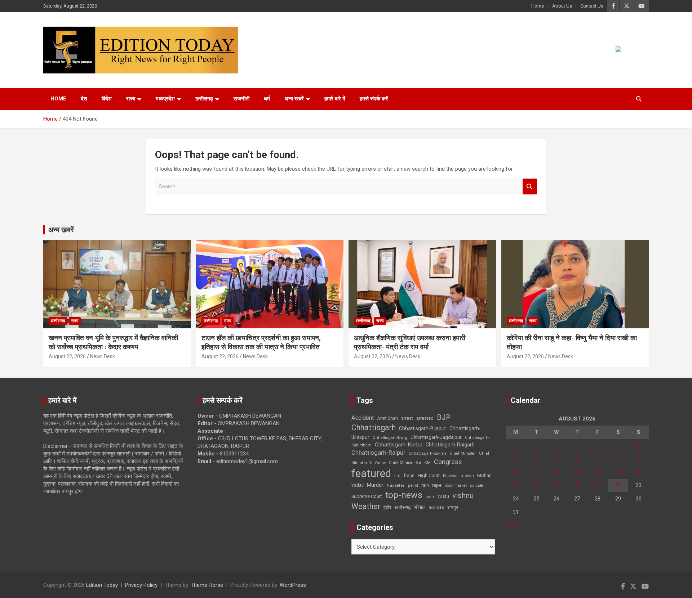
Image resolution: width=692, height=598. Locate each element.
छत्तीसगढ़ (204, 98)
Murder (375, 485)
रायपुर (452, 507)
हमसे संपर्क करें (374, 98)
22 (618, 485)
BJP (444, 417)
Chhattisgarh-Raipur (378, 452)
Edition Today (102, 585)
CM (427, 462)
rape (437, 485)
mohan (467, 475)
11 (536, 472)
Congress (448, 462)
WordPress (293, 585)
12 (556, 472)
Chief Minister (463, 453)
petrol (413, 485)
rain (425, 485)
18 (536, 485)
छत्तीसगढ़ (403, 507)
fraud (409, 475)
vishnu (463, 495)
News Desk (102, 356)
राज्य (130, 98)
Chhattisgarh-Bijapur (422, 428)
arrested (425, 418)
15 (618, 472)
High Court (429, 475)
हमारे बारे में (334, 98)
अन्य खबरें (294, 98)
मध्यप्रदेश (165, 98)
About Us (562, 6)
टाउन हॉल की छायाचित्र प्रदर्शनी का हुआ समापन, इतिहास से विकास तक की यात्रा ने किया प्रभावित (261, 342)
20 (577, 485)
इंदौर (387, 507)
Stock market (456, 485)
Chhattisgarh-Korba (398, 444)
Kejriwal (450, 475)
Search (530, 187)
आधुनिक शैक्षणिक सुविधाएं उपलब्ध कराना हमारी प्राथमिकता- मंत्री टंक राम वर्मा (409, 342)
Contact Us (591, 6)
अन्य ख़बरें (61, 229)
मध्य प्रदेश (436, 507)
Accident (362, 417)
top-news (403, 495)
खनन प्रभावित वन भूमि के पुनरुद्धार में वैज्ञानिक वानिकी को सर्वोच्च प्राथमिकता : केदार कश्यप (113, 342)
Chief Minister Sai (405, 462)
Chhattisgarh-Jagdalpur (436, 437)
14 (597, 472)
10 (516, 472)
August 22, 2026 (67, 356)
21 (597, 485)
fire (397, 475)
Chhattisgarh (373, 427)
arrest (407, 418)
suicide (476, 485)
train (430, 496)
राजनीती (241, 98)
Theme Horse (207, 585)
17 (516, 485)
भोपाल (420, 507)
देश (84, 98)
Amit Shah (387, 418)
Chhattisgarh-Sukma (428, 453)
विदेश (107, 98)
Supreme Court (366, 496)
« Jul (511, 525)
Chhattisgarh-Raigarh (450, 445)
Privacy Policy (141, 585)
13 (577, 472)
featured (371, 473)
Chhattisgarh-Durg (390, 437)
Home (537, 6)
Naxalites (396, 485)
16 (639, 472)
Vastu (443, 496)
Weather (365, 506)
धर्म (267, 98)
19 (556, 485)
